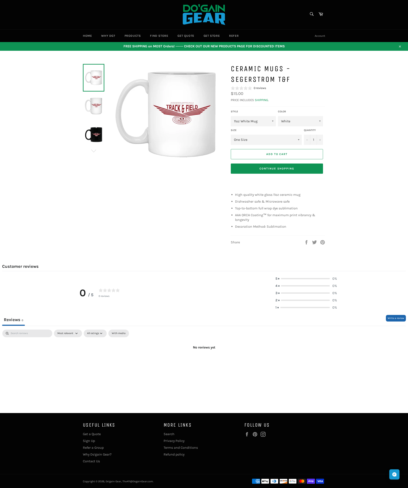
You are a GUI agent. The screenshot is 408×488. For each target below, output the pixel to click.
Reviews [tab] (13, 319)
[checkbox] (118, 333)
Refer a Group (93, 448)
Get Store (212, 36)
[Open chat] (394, 474)
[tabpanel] (204, 361)
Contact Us (91, 461)
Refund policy (174, 454)
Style (234, 111)
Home (87, 36)
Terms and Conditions (181, 448)
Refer (234, 36)
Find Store (159, 36)
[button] (306, 278)
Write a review (396, 318)
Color (282, 111)
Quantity (310, 130)
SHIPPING (261, 100)
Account (320, 35)
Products (133, 36)
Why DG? (108, 36)
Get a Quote (92, 434)
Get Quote (185, 36)
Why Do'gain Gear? (97, 454)
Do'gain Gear (113, 481)
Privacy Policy (174, 441)
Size (234, 130)
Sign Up (89, 441)
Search (169, 434)
